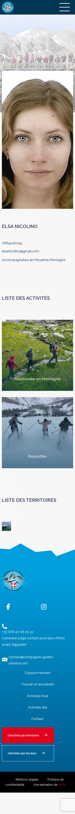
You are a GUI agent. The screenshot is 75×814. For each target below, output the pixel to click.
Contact (37, 719)
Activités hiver (37, 696)
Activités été (37, 707)
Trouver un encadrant (37, 684)
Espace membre (37, 673)
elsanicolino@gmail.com (20, 251)
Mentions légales (27, 779)
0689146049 (12, 243)
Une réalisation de (49, 784)
